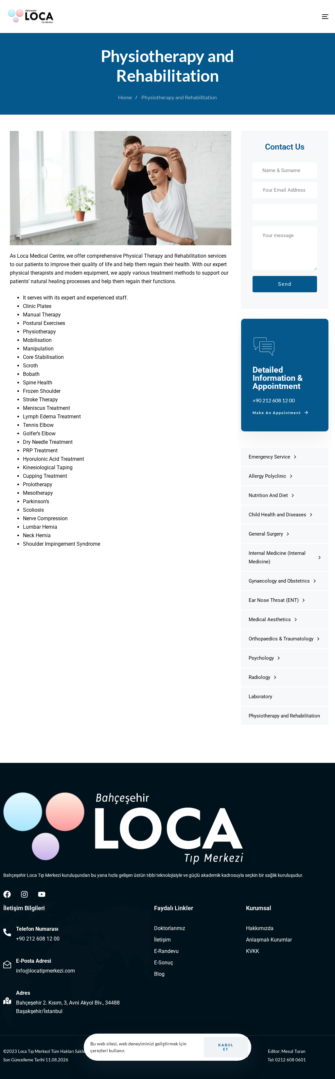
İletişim (162, 940)
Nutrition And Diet (268, 495)
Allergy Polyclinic (267, 476)
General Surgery (266, 534)
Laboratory (260, 697)
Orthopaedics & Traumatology (281, 639)
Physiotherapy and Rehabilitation (284, 716)
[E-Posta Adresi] (75, 965)
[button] (285, 120)
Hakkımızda (259, 928)
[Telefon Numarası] (75, 933)
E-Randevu (166, 951)
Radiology (259, 677)
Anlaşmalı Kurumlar (269, 940)
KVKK (252, 951)
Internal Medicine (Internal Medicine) (277, 557)
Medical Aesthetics (270, 619)
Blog (159, 974)
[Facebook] (7, 894)
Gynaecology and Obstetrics (279, 581)
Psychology (261, 658)
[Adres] (75, 1002)
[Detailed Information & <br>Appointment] (285, 375)
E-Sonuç (163, 962)
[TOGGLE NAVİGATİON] (274, 16)
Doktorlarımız (169, 928)
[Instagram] (24, 894)
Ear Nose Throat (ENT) (274, 600)
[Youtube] (41, 894)
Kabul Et (226, 1047)
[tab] (285, 120)
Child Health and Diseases (277, 515)
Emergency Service (269, 457)
